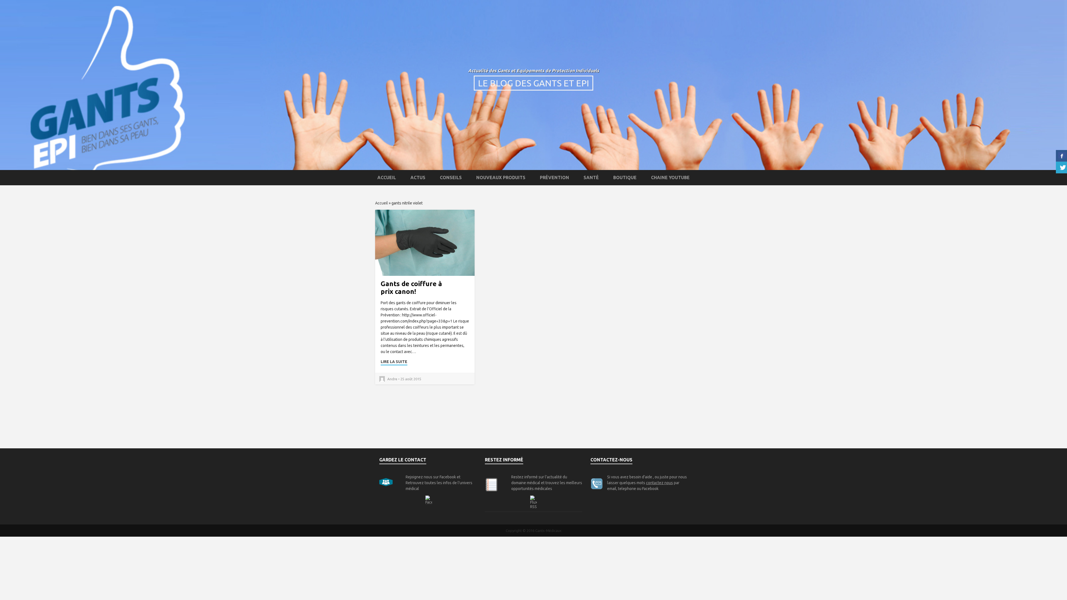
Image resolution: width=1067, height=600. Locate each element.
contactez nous (659, 483)
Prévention (554, 177)
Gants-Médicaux (548, 530)
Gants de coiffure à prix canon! (411, 287)
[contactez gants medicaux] (597, 483)
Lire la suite (394, 361)
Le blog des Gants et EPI (533, 83)
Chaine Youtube (670, 177)
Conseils (451, 177)
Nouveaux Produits (500, 177)
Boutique (625, 177)
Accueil (386, 177)
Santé (591, 177)
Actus (417, 177)
